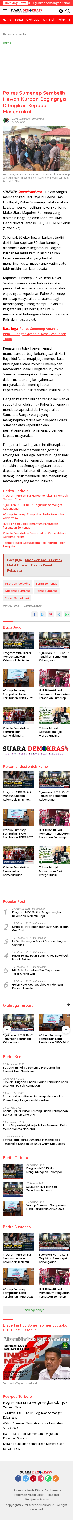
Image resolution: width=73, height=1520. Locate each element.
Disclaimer (52, 1490)
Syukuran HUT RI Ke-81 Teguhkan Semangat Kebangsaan (32, 506)
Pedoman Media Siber (29, 1495)
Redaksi (53, 1495)
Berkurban (38, 119)
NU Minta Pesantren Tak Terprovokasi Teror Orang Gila (37, 972)
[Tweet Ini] (43, 614)
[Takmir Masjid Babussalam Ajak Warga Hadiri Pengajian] (54, 715)
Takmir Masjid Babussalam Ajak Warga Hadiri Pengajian (34, 544)
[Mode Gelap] (61, 11)
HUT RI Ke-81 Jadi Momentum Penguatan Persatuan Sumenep (30, 525)
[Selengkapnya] (68, 1005)
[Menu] (6, 10)
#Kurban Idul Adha (17, 583)
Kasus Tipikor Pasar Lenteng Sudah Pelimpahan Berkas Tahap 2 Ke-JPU (35, 1113)
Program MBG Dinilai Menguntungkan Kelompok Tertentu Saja (35, 497)
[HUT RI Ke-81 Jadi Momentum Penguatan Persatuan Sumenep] (54, 678)
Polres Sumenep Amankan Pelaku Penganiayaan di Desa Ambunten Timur (34, 333)
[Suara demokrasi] (26, 10)
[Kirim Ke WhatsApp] (67, 614)
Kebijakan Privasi (37, 1499)
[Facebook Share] (34, 614)
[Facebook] (18, 1478)
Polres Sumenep (47, 591)
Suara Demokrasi (21, 119)
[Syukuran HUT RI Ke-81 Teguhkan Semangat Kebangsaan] (54, 640)
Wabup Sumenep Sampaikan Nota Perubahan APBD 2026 (34, 516)
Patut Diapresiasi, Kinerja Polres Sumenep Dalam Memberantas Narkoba (36, 1127)
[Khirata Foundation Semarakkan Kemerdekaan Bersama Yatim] (18, 715)
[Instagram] (41, 1478)
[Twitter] (26, 1478)
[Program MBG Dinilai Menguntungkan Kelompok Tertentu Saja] (18, 640)
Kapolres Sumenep (18, 591)
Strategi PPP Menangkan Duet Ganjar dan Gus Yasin (40, 928)
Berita (7, 43)
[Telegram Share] (59, 614)
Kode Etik (33, 1490)
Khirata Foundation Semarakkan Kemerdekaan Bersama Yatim (35, 535)
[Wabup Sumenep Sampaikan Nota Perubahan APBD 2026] (18, 678)
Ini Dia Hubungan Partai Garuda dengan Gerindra (39, 943)
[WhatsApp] (48, 1478)
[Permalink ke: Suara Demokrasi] (6, 120)
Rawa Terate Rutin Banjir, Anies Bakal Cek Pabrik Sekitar (40, 957)
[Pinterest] (33, 1478)
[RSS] (56, 1478)
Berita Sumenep (46, 583)
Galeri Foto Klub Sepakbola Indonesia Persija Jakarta (37, 986)
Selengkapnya (35, 1310)
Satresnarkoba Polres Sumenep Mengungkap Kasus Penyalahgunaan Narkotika (33, 1098)
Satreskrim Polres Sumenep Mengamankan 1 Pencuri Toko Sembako (33, 1069)
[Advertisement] (36, 67)
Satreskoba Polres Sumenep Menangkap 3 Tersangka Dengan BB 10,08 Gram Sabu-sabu (34, 1141)
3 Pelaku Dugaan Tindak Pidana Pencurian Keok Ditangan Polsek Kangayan (35, 1083)
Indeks (18, 1490)
